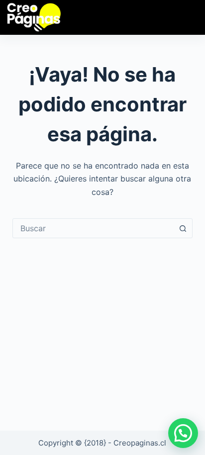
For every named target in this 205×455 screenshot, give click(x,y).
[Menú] (187, 17)
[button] (183, 433)
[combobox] (93, 228)
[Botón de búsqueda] (182, 228)
